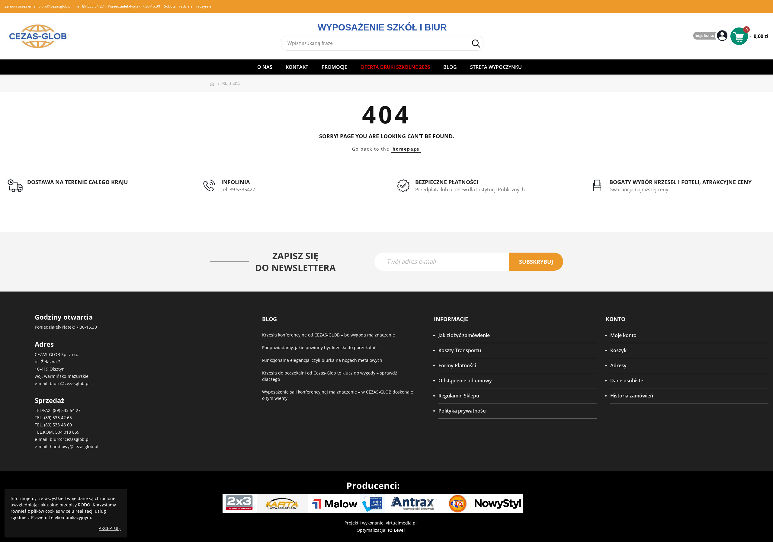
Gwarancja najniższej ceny (638, 189)
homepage (406, 149)
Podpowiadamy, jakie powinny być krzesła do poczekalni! (319, 347)
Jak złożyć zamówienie (464, 335)
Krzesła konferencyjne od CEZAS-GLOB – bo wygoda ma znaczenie (328, 335)
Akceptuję (110, 528)
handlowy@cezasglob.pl (74, 446)
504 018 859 (67, 432)
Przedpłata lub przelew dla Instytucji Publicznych (470, 189)
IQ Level (396, 530)
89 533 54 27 (93, 6)
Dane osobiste (626, 380)
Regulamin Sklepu (458, 395)
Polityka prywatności (462, 410)
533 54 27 (71, 410)
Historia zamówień (631, 395)
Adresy (618, 365)
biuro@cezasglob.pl (54, 6)
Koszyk (618, 350)
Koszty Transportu (459, 350)
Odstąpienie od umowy (465, 380)
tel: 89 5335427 (238, 189)
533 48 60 (62, 425)
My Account (711, 36)
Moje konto (623, 335)
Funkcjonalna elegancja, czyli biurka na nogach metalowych (322, 360)
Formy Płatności (457, 365)
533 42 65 (62, 417)
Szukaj (475, 43)
